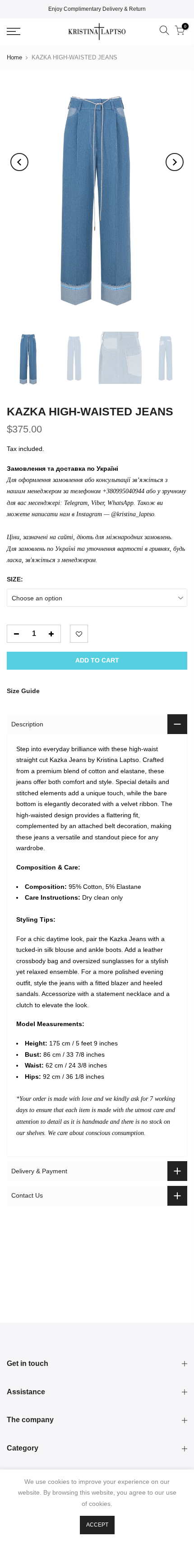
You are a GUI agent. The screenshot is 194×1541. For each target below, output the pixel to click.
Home (14, 57)
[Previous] (19, 162)
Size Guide (23, 690)
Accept (97, 1525)
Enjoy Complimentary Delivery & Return (97, 9)
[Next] (175, 162)
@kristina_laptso (132, 514)
